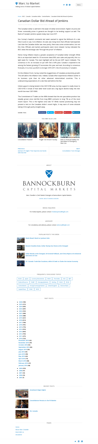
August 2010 (23, 349)
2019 (20, 318)
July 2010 (22, 352)
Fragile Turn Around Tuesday (48, 140)
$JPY (70, 279)
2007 (20, 373)
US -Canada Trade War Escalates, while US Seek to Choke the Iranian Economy (52, 261)
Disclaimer (19, 435)
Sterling (54, 282)
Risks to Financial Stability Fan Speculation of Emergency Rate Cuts (69, 141)
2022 (20, 311)
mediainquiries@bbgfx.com (60, 212)
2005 (20, 377)
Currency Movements (38, 279)
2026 (20, 302)
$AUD (61, 282)
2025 (20, 304)
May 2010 (22, 356)
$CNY (37, 289)
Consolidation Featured (25, 140)
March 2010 (23, 361)
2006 (20, 375)
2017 (20, 322)
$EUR (49, 279)
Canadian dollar (36, 16)
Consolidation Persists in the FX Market (43, 400)
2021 (20, 313)
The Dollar (57, 279)
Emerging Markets (43, 282)
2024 (20, 306)
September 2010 (24, 347)
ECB (64, 279)
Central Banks (46, 16)
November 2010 (24, 343)
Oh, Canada (34, 411)
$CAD (67, 282)
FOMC (31, 289)
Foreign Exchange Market (37, 286)
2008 (20, 371)
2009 (20, 368)
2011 (20, 336)
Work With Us (20, 432)
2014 (20, 329)
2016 (20, 325)
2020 (20, 316)
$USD (20, 279)
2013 (20, 331)
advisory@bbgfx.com (63, 225)
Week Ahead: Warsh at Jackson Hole (37, 238)
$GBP (33, 282)
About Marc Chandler (22, 430)
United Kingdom (52, 286)
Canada (28, 16)
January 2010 (23, 365)
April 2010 (22, 358)
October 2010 (23, 345)
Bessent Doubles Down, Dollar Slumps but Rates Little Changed (47, 246)
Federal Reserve (23, 282)
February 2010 (23, 363)
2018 (20, 320)
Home (19, 16)
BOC (23, 16)
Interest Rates (64, 286)
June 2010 (22, 354)
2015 (20, 327)
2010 (20, 338)
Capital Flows (22, 289)
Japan (26, 279)
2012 (20, 334)
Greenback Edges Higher (38, 390)
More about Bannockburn (49, 198)
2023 (20, 309)
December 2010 (24, 340)
